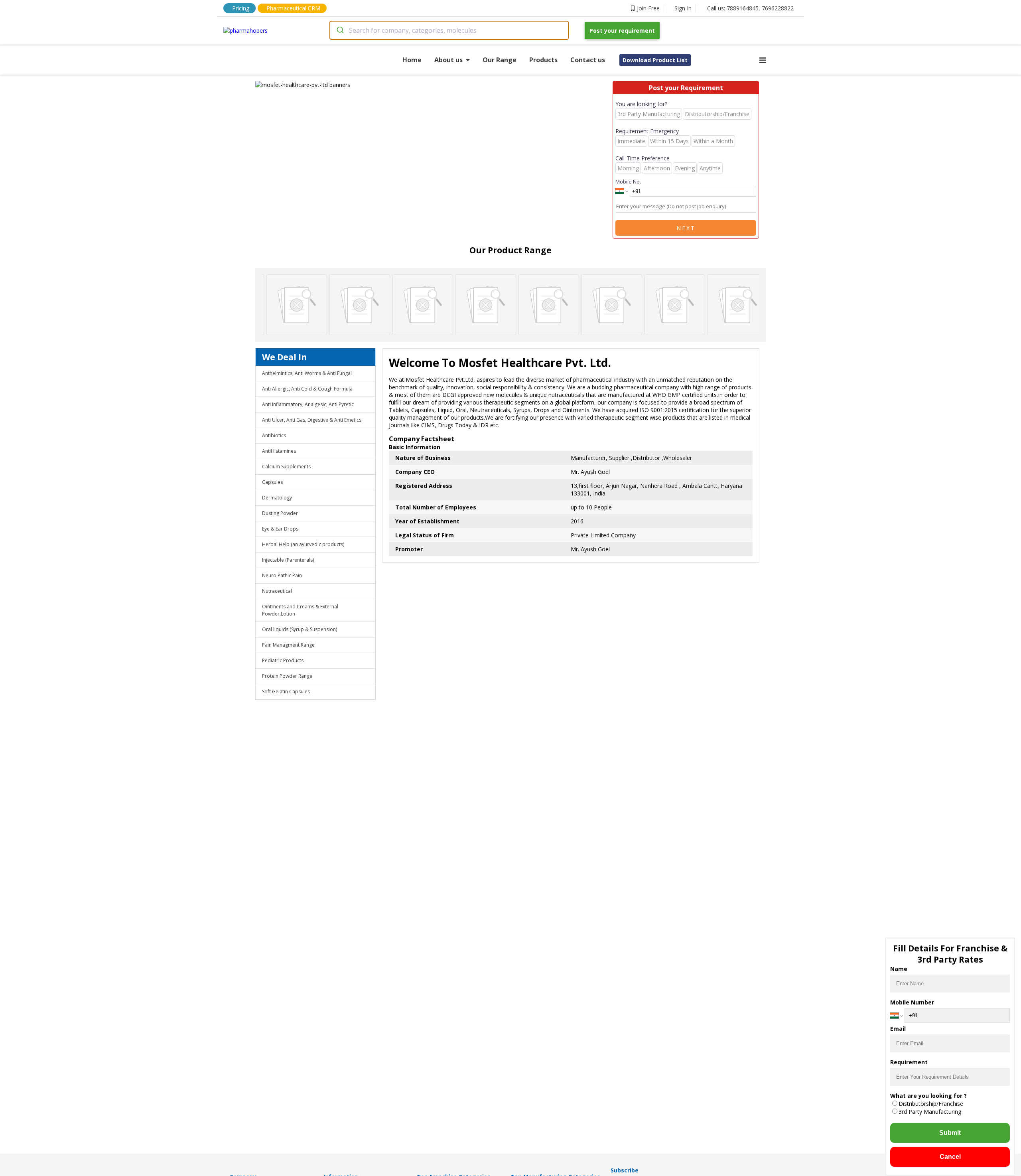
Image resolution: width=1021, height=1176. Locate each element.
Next (686, 228)
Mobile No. (628, 181)
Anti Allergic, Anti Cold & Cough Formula (307, 388)
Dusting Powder (280, 513)
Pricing (240, 8)
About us (448, 59)
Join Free (648, 8)
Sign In (683, 8)
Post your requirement (622, 30)
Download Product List (655, 60)
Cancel (950, 1156)
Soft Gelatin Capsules (286, 691)
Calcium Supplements (286, 466)
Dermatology (277, 497)
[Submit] (339, 30)
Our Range (499, 59)
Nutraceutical (277, 591)
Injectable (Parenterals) (288, 559)
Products (543, 59)
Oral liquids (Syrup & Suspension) (299, 629)
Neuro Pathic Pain (282, 575)
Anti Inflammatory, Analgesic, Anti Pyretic (308, 404)
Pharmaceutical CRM (293, 8)
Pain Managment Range (288, 644)
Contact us (587, 59)
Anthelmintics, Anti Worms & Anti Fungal (307, 373)
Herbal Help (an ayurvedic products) (303, 544)
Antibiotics (274, 435)
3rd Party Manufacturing (930, 1111)
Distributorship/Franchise (931, 1103)
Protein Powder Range (287, 676)
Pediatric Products (283, 660)
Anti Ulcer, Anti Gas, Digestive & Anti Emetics (311, 419)
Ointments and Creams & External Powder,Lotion (300, 610)
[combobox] (449, 30)
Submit (950, 1132)
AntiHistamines (279, 451)
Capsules (272, 482)
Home (412, 59)
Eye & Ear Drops (280, 528)
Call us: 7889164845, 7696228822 (750, 8)
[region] (434, 85)
